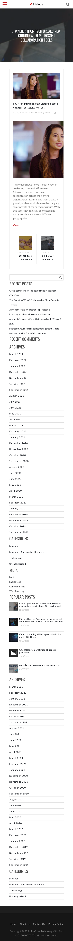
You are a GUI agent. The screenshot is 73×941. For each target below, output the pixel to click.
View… (16, 225)
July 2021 (15, 401)
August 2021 (16, 395)
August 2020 (16, 467)
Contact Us (39, 924)
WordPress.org (16, 591)
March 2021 (16, 425)
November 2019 (18, 520)
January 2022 (17, 366)
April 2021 (15, 419)
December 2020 (18, 443)
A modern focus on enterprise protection (29, 309)
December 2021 (18, 372)
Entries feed (15, 581)
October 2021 (17, 384)
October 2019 (17, 526)
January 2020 (17, 508)
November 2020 (18, 449)
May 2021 (15, 413)
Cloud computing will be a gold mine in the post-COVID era (40, 635)
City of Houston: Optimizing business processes (37, 651)
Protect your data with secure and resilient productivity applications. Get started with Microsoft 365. (35, 319)
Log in (12, 577)
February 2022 (17, 360)
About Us (25, 924)
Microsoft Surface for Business (26, 552)
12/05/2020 (18, 112)
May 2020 (15, 484)
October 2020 (17, 455)
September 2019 (19, 532)
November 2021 (18, 378)
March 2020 (16, 496)
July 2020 (15, 473)
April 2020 (15, 490)
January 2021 (17, 437)
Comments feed (17, 586)
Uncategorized (44, 112)
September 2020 (19, 461)
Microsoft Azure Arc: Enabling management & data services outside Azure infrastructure (40, 620)
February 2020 (17, 502)
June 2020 (15, 479)
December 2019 (18, 514)
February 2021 (17, 431)
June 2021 (15, 407)
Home (13, 924)
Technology (16, 558)
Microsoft (15, 546)
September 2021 (19, 390)
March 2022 (16, 354)
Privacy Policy (55, 924)
